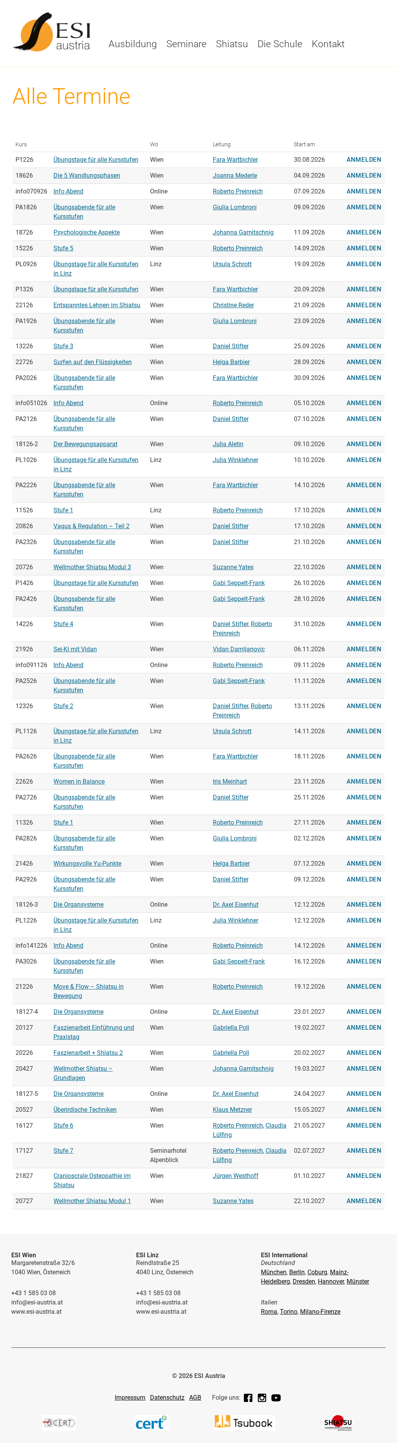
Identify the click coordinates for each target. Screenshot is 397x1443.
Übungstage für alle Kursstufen (96, 159)
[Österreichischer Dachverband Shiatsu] (338, 1428)
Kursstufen (127, 64)
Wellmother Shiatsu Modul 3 (92, 567)
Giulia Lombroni (235, 207)
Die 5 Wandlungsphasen (87, 175)
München (274, 1272)
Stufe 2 (63, 706)
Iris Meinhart (230, 781)
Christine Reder (233, 305)
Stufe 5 (63, 248)
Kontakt (328, 44)
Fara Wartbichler (235, 159)
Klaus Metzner (232, 1109)
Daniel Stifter (231, 346)
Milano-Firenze (320, 1311)
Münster (358, 1281)
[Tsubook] (245, 1428)
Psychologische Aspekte (87, 232)
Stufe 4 (63, 624)
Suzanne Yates (233, 567)
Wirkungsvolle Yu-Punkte (87, 863)
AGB (195, 1397)
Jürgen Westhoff (236, 1175)
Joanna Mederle (235, 175)
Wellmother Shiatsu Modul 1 (92, 1201)
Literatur (324, 64)
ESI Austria (126, 80)
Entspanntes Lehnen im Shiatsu (97, 305)
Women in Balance (79, 781)
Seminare (186, 44)
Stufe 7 (63, 1150)
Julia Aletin (228, 444)
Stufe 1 (120, 80)
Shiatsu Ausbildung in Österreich (316, 83)
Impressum (130, 1397)
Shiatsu (232, 44)
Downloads (213, 80)
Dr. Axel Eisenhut (236, 904)
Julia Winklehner (235, 460)
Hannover (331, 1281)
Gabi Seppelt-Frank (239, 583)
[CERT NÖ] (152, 1428)
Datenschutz (167, 1397)
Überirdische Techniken (85, 1109)
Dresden (304, 1281)
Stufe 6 (63, 1125)
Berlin (297, 1272)
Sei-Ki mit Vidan (75, 649)
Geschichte (127, 64)
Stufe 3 (63, 346)
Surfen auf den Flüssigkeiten (93, 362)
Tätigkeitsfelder (268, 64)
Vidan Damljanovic (239, 649)
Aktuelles (210, 64)
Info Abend (68, 191)
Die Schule (126, 64)
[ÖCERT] (59, 1428)
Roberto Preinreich (238, 191)
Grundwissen (216, 80)
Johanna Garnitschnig (243, 232)
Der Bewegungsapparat (85, 444)
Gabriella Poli (231, 1027)
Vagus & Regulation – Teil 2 (91, 526)
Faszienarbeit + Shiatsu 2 (88, 1052)
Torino (288, 1311)
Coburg (317, 1272)
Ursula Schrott (232, 264)
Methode (190, 64)
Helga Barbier (231, 362)
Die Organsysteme (79, 904)
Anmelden (364, 159)
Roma (269, 1311)
